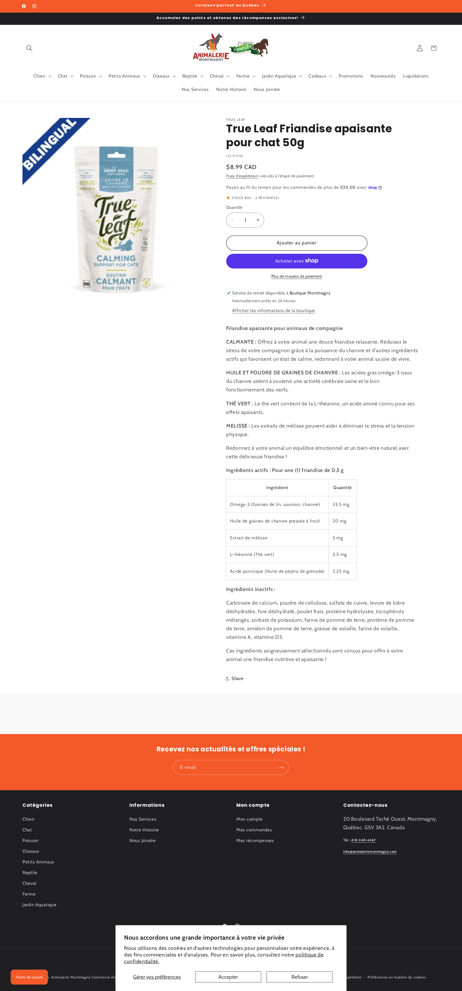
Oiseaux (30, 851)
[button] (29, 48)
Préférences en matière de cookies (397, 977)
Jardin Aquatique (39, 904)
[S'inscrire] (281, 767)
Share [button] (238, 678)
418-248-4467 (363, 840)
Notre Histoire (144, 829)
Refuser (299, 977)
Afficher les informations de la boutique (273, 310)
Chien (28, 819)
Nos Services (142, 819)
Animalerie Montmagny (71, 977)
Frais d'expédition (242, 175)
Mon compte (249, 819)
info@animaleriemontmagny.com (370, 852)
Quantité (234, 207)
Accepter (228, 977)
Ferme (29, 894)
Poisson (30, 840)
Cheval (29, 883)
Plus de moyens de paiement (296, 276)
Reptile (29, 872)
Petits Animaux (38, 862)
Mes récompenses (255, 840)
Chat (27, 829)
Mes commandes (254, 829)
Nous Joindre (142, 840)
